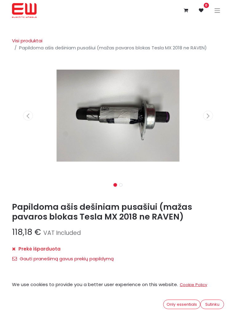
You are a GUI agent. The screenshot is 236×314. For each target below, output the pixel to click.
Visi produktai (27, 40)
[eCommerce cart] (186, 10)
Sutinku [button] (212, 304)
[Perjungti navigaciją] (217, 10)
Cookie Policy (193, 285)
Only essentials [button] (182, 304)
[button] (28, 116)
